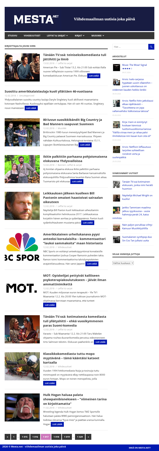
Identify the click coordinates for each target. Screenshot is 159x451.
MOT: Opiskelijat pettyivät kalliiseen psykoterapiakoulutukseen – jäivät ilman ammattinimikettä (74, 279)
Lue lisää (94, 75)
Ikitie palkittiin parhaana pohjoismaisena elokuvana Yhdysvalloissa (75, 158)
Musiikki (62, 128)
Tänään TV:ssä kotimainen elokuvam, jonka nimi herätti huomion (137, 185)
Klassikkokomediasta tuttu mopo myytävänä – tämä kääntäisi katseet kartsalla (71, 358)
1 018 (56, 436)
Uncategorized (26, 95)
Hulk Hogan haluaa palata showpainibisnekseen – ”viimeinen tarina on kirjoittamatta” (75, 399)
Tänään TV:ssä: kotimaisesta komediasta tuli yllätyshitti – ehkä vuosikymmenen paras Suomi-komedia (74, 321)
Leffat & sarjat (65, 63)
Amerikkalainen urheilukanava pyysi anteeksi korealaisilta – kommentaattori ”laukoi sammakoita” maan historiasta (74, 238)
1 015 (24, 436)
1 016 (35, 436)
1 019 (67, 436)
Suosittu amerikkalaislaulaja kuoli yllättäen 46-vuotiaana (49, 91)
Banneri (62, 164)
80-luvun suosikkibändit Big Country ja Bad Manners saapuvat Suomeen (72, 122)
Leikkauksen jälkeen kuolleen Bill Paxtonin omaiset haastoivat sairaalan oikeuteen (73, 197)
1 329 (80, 436)
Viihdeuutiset (65, 247)
